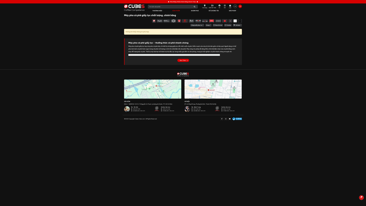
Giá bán (237, 25)
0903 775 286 (226, 109)
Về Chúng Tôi (214, 10)
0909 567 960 (136, 109)
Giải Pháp (232, 10)
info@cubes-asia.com (168, 110)
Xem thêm (183, 60)
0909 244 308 (166, 109)
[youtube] (229, 118)
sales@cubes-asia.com (139, 110)
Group (208, 25)
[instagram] (225, 118)
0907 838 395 (197, 109)
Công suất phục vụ (197, 25)
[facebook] (221, 118)
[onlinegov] (237, 118)
